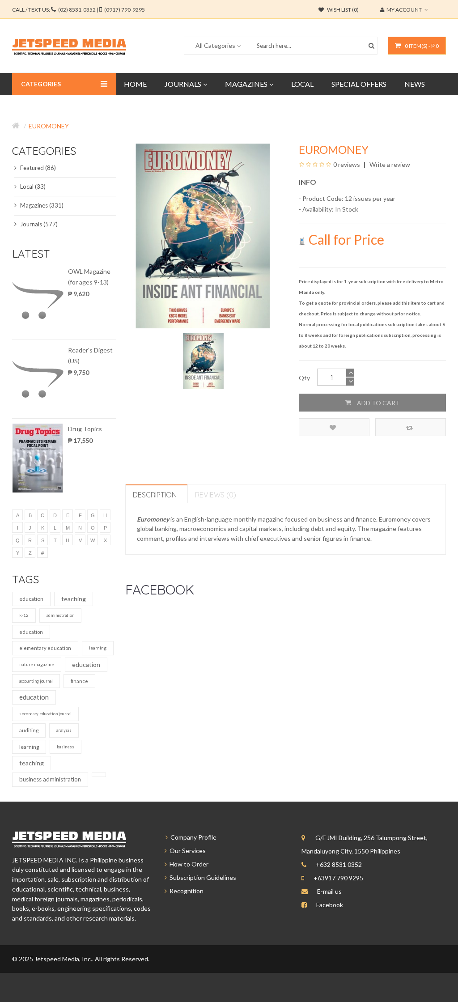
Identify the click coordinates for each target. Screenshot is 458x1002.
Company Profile (192, 837)
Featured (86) (37, 167)
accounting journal (36, 681)
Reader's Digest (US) (90, 355)
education (31, 598)
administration (60, 615)
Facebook (329, 905)
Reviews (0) (215, 494)
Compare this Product (410, 427)
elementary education (45, 648)
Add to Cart (378, 403)
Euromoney (49, 126)
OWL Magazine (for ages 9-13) (89, 276)
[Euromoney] (203, 360)
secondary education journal (45, 713)
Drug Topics (85, 429)
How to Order (187, 864)
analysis (64, 730)
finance (79, 681)
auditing (28, 730)
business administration (50, 779)
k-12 (24, 615)
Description (155, 494)
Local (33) (32, 186)
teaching (73, 599)
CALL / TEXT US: (78, 9)
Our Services (186, 850)
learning (97, 647)
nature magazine (36, 664)
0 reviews (346, 164)
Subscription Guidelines (201, 877)
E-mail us (329, 891)
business (65, 746)
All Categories (215, 45)
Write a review (389, 164)
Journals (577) (38, 224)
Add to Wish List (334, 427)
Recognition (185, 891)
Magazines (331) (41, 205)
